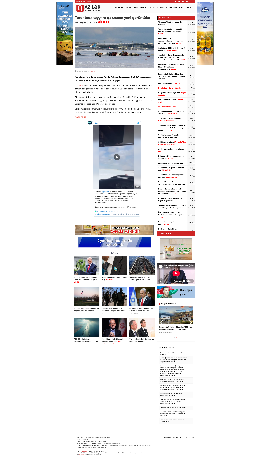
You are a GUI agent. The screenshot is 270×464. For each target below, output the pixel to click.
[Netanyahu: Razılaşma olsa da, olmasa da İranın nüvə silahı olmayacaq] (142, 296)
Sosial (152, 8)
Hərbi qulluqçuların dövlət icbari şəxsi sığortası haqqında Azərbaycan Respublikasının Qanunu (172, 401)
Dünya (93, 71)
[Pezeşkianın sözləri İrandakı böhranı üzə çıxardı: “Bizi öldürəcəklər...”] (114, 327)
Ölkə (135, 8)
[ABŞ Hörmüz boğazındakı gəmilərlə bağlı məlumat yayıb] (86, 327)
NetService (82, 454)
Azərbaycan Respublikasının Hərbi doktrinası (171, 354)
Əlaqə (185, 437)
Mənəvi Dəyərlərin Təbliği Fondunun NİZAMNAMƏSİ (172, 420)
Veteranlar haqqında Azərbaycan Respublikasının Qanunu (171, 394)
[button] (190, 322)
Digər (189, 8)
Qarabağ (119, 8)
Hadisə (160, 8)
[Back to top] (264, 458)
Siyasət (143, 8)
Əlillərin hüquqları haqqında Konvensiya (173, 407)
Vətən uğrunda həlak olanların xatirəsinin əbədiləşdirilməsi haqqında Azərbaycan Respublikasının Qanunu (173, 359)
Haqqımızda (177, 437)
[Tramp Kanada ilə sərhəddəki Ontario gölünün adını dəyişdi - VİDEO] (86, 265)
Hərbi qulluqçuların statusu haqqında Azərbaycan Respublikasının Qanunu (172, 380)
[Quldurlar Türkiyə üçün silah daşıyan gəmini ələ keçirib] (142, 265)
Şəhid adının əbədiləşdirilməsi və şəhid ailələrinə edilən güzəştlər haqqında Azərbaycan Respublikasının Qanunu (173, 387)
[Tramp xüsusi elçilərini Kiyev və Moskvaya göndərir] (142, 327)
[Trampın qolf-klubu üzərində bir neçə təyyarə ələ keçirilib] (86, 296)
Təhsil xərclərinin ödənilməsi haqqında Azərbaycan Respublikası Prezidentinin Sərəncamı (173, 413)
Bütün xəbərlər (166, 233)
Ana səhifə (167, 437)
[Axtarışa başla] (192, 1)
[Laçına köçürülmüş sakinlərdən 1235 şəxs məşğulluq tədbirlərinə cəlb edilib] (176, 315)
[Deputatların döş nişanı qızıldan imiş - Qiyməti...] (114, 265)
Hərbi (181, 8)
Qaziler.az (79, 85)
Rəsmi (128, 8)
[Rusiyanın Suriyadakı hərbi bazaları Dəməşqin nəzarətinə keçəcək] (114, 296)
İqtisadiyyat (171, 8)
